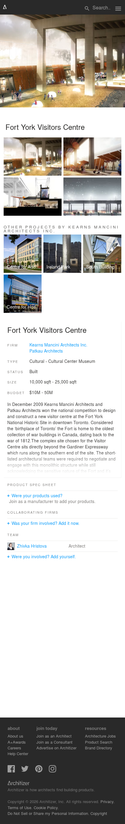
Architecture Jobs (100, 736)
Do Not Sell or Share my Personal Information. (48, 813)
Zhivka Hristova (32, 546)
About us (15, 736)
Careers (14, 748)
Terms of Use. (20, 807)
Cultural (36, 361)
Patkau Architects (46, 351)
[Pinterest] (38, 771)
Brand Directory (98, 748)
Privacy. (107, 801)
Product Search (98, 742)
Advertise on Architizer (56, 748)
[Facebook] (11, 771)
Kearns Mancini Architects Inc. (58, 345)
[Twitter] (25, 771)
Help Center (18, 753)
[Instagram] (52, 771)
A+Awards (17, 742)
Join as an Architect (54, 736)
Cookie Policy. (46, 807)
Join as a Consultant (54, 742)
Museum (87, 361)
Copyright (98, 813)
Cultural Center (62, 361)
